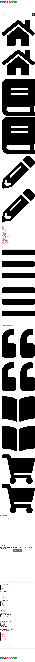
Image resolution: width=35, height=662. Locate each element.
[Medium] (14, 2)
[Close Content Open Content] (2, 224)
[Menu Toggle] (1, 17)
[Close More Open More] (2, 323)
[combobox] (15, 14)
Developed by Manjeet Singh (4, 660)
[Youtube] (7, 2)
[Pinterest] (5, 2)
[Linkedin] (1, 2)
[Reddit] (12, 2)
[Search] (33, 14)
